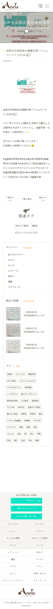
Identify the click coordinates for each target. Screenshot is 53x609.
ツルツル (10, 433)
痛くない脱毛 (12, 414)
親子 (16, 440)
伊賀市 (32, 414)
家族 (37, 440)
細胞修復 (31, 374)
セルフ (11, 259)
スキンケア (11, 427)
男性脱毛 (35, 400)
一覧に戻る (26, 198)
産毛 (19, 433)
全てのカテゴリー (16, 254)
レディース (13, 270)
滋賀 (28, 427)
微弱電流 (28, 387)
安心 (32, 433)
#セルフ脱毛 (22, 225)
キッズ (11, 265)
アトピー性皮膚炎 (14, 420)
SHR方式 (21, 407)
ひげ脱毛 (24, 400)
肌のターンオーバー (29, 394)
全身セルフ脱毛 (34, 407)
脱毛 (35, 427)
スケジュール (14, 286)
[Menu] (46, 6)
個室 (10, 281)
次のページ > (43, 199)
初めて (11, 276)
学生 (9, 440)
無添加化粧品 (12, 400)
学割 (39, 433)
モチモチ (37, 420)
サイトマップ (39, 580)
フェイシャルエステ (27, 381)
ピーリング (20, 374)
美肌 (21, 427)
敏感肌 (27, 420)
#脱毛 (35, 225)
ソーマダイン (12, 394)
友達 (23, 440)
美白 (40, 414)
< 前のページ (10, 199)
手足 (30, 440)
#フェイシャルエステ (26, 232)
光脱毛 (9, 374)
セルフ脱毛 (11, 381)
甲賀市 (23, 414)
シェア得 (10, 407)
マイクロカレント (14, 387)
